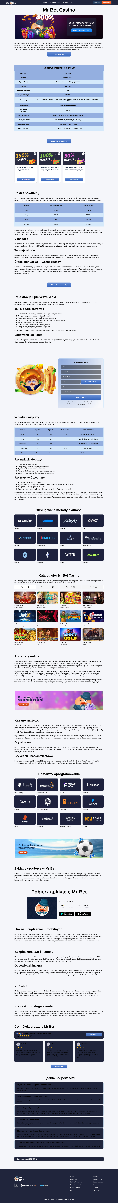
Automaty (92, 587)
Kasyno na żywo (46, 587)
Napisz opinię (94, 1034)
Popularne (24, 587)
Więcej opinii (59, 1066)
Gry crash (69, 587)
